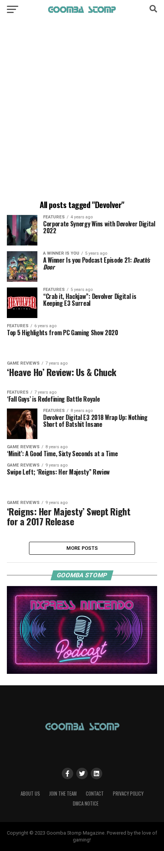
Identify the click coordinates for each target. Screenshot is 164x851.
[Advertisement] (82, 111)
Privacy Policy (128, 793)
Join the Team (63, 793)
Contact (95, 793)
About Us (30, 793)
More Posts (82, 548)
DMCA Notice (85, 803)
